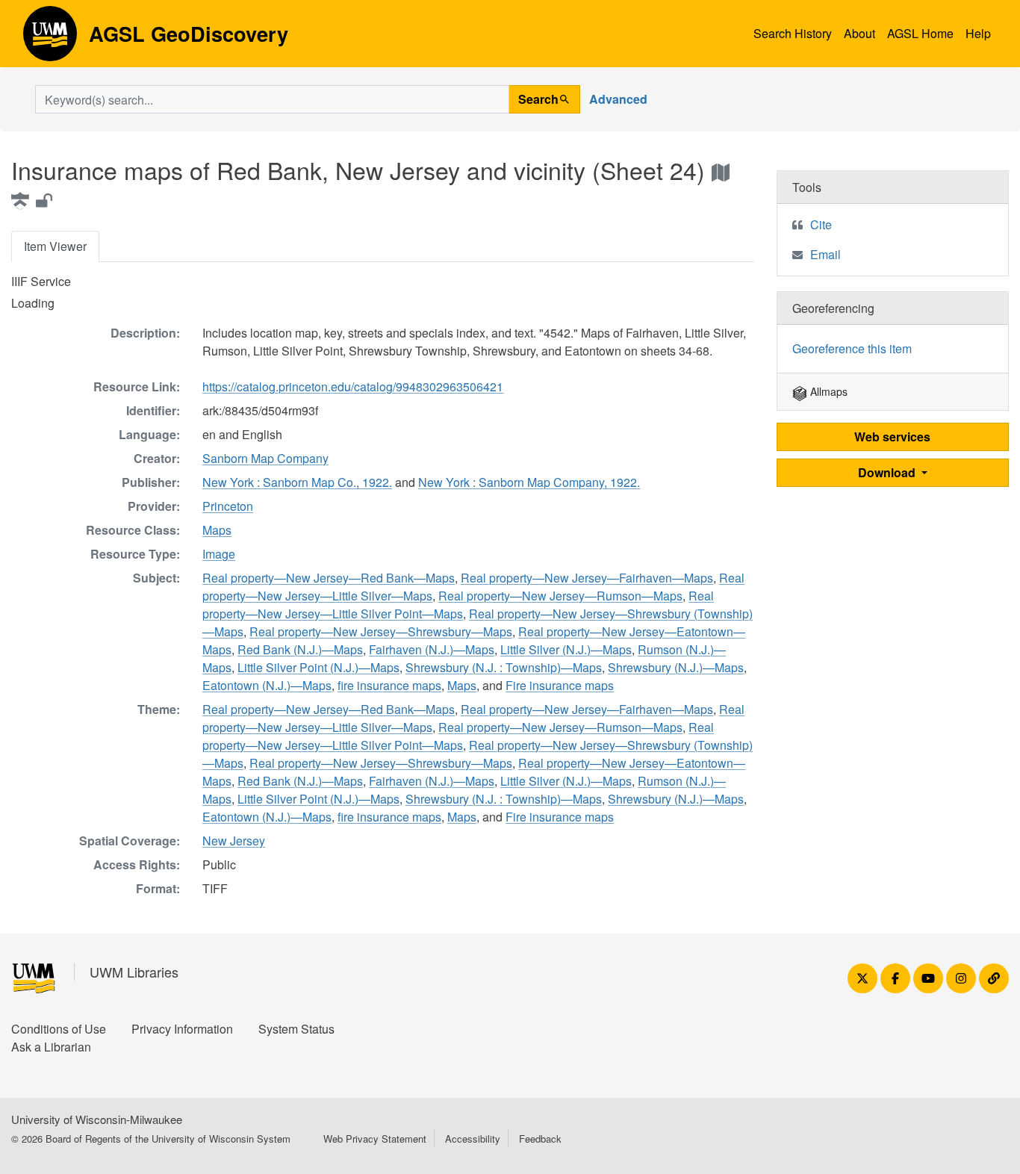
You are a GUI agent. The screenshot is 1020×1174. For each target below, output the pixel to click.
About (859, 33)
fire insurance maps (389, 685)
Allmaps (827, 391)
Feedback (540, 1138)
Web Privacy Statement (374, 1138)
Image (218, 553)
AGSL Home (920, 33)
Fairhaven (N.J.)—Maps (431, 649)
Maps (216, 529)
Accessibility (472, 1138)
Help (978, 33)
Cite (821, 224)
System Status (296, 1028)
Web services (892, 436)
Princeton (227, 506)
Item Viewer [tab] (55, 246)
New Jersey (233, 840)
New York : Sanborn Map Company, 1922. (529, 482)
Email (825, 254)
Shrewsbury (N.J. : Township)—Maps (503, 667)
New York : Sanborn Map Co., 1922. (297, 482)
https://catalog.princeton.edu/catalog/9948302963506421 (352, 386)
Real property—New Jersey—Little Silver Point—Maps (458, 604)
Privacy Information (182, 1028)
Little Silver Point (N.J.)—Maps (318, 667)
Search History (792, 33)
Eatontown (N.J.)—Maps (267, 685)
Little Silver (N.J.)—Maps (566, 649)
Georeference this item (852, 348)
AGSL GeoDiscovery (50, 38)
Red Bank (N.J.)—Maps (300, 649)
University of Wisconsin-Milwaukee (96, 1119)
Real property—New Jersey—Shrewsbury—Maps (380, 631)
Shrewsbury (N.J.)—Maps (676, 667)
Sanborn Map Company (265, 458)
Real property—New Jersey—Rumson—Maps (560, 595)
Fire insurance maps (560, 685)
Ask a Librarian (51, 1046)
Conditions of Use (58, 1028)
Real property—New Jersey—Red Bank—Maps (328, 577)
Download (888, 472)
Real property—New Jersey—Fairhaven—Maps (587, 577)
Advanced (618, 99)
